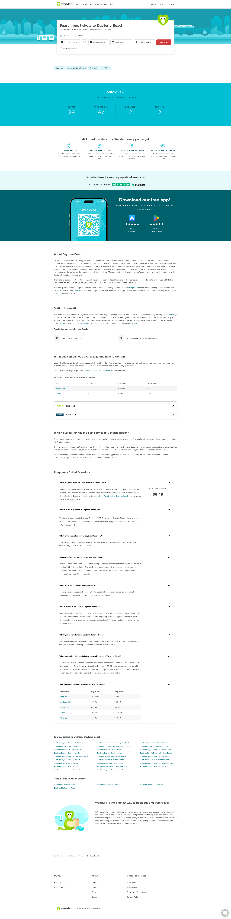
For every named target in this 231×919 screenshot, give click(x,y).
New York (64, 696)
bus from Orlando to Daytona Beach (110, 760)
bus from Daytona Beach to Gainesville (111, 756)
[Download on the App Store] (132, 218)
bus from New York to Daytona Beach (68, 750)
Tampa (79, 323)
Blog (111, 4)
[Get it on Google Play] (157, 218)
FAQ (106, 68)
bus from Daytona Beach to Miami (109, 753)
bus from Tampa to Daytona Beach (110, 763)
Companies (132, 887)
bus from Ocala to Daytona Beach (66, 763)
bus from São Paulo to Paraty (64, 788)
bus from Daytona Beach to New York (111, 770)
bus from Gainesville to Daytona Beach (154, 760)
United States (71, 856)
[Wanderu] (65, 4)
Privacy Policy (133, 897)
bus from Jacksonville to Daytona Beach (69, 770)
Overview (60, 68)
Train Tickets (59, 887)
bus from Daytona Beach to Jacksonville (69, 743)
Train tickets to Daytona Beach (97, 370)
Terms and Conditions (136, 892)
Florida (62, 323)
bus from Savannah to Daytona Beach (154, 743)
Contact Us (131, 882)
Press (94, 892)
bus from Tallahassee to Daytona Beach (155, 746)
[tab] (67, 36)
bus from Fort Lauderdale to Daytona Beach (113, 746)
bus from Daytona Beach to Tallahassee (155, 756)
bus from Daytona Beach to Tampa (153, 766)
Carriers (93, 68)
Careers (95, 897)
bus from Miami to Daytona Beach (109, 750)
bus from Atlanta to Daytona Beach (67, 746)
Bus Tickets (58, 856)
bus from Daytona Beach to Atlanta (67, 760)
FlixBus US (60, 388)
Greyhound (134, 287)
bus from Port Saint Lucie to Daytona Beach (113, 743)
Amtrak (77, 290)
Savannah (64, 707)
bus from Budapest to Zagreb (108, 785)
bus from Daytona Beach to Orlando (67, 766)
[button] (153, 4)
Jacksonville (65, 702)
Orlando (57, 290)
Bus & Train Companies (98, 4)
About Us (96, 882)
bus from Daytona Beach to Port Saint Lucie (156, 750)
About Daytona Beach (76, 68)
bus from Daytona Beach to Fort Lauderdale (156, 763)
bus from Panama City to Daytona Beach (112, 766)
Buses (78, 4)
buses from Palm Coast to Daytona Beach (111, 496)
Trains (85, 4)
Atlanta (63, 712)
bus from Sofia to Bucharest (64, 785)
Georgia (134, 323)
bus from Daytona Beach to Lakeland (67, 753)
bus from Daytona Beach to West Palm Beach (71, 756)
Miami (96, 323)
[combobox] (70, 42)
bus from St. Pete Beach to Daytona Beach (156, 753)
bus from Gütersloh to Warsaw (151, 785)
